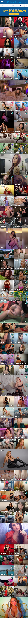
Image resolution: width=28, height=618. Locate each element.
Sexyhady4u (17, 426)
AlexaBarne (3, 57)
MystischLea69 (4, 289)
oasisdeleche (18, 448)
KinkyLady (3, 585)
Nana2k (16, 585)
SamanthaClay (18, 205)
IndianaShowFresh (4, 405)
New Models (19, 5)
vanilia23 (2, 521)
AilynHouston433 (18, 226)
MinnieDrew (17, 142)
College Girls (11, 5)
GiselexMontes (18, 521)
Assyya (16, 500)
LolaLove (3, 247)
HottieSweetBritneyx (19, 268)
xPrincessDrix (3, 616)
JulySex (16, 300)
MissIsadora (3, 542)
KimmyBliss (3, 99)
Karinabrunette (4, 331)
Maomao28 (17, 405)
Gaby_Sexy (3, 184)
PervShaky (17, 279)
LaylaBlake (3, 258)
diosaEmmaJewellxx (5, 469)
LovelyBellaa (17, 184)
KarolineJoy (17, 595)
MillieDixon (3, 215)
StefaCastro (17, 258)
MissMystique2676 (5, 268)
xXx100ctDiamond (4, 448)
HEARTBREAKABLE (19, 479)
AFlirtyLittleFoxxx (18, 564)
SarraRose (17, 36)
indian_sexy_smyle (19, 437)
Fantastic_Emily (18, 289)
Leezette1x (3, 479)
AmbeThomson (4, 173)
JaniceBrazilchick (4, 36)
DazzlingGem (3, 131)
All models (3, 5)
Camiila (2, 342)
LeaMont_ (3, 374)
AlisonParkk (3, 553)
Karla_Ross (3, 363)
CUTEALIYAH (3, 490)
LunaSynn (3, 110)
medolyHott (17, 511)
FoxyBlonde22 (4, 426)
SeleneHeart (3, 68)
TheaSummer (18, 57)
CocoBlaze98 (3, 564)
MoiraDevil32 (3, 353)
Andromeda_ (17, 110)
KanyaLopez (3, 25)
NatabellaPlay (17, 131)
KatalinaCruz (3, 152)
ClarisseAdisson (4, 395)
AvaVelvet (17, 194)
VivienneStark (4, 120)
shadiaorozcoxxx (4, 511)
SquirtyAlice (3, 416)
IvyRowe (2, 437)
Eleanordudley (4, 300)
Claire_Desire (18, 342)
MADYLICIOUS (4, 500)
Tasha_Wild (3, 47)
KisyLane (17, 374)
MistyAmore (17, 574)
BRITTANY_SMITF (4, 279)
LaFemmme (17, 553)
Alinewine (3, 574)
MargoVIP (17, 490)
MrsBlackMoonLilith (19, 363)
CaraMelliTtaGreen (19, 353)
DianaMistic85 (3, 226)
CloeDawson (17, 78)
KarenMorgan (17, 152)
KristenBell (3, 205)
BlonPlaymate (3, 194)
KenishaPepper (4, 595)
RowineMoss (17, 215)
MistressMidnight (18, 25)
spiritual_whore (4, 142)
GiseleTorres (17, 47)
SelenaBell (3, 78)
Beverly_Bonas (18, 120)
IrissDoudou (17, 68)
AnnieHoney (3, 321)
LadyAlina (17, 416)
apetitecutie (17, 331)
